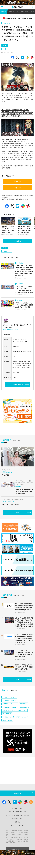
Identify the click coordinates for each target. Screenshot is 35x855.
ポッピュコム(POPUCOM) (9, 707)
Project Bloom (7, 713)
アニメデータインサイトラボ (10, 700)
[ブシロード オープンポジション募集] (17, 18)
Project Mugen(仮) (24, 707)
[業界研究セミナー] (17, 411)
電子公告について (17, 818)
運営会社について (17, 808)
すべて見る (17, 241)
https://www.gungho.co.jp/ (10, 329)
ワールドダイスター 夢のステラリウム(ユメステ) (15, 717)
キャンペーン (6, 23)
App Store (17, 181)
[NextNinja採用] (17, 741)
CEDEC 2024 (23, 704)
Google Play (17, 188)
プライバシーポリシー (17, 825)
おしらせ (17, 822)
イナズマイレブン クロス (9, 697)
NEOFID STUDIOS (7, 720)
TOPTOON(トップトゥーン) (10, 704)
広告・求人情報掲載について (17, 812)
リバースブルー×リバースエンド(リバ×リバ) (14, 710)
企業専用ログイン (16, 849)
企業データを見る (17, 384)
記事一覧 (3, 11)
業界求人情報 (24, 11)
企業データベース (13, 11)
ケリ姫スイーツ (7, 49)
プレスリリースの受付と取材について (17, 815)
